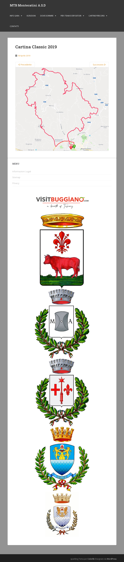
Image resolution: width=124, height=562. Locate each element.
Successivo (98, 64)
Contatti (14, 26)
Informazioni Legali (21, 171)
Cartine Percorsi (96, 15)
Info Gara (14, 15)
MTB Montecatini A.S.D (28, 5)
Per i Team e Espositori (71, 15)
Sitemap (16, 177)
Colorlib (91, 559)
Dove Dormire (46, 15)
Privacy (15, 183)
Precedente (26, 64)
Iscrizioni (31, 15)
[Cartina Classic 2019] (62, 108)
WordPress (111, 559)
